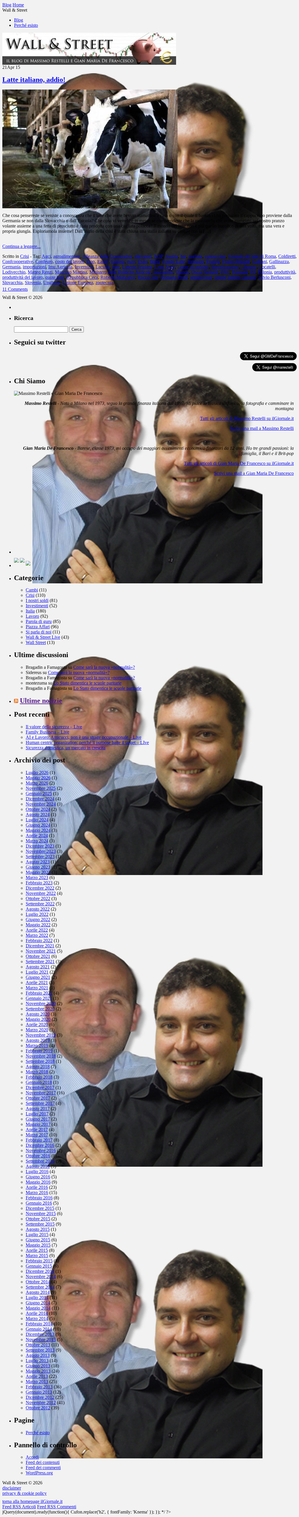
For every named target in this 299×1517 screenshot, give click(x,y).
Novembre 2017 (41, 1092)
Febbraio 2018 (39, 1077)
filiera (155, 261)
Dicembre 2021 (40, 945)
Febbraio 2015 (39, 1260)
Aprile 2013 (37, 1376)
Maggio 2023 (38, 872)
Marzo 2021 (37, 987)
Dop (91, 261)
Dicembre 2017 (40, 1087)
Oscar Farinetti (204, 272)
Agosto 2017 (38, 1108)
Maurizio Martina (71, 272)
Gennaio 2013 (39, 1392)
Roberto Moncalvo (117, 277)
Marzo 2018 (37, 1071)
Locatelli (267, 266)
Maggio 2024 (38, 830)
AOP (158, 256)
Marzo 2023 (37, 877)
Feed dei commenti (43, 1467)
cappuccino (215, 256)
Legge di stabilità (193, 266)
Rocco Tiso (148, 277)
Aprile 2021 (37, 982)
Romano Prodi (174, 277)
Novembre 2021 (41, 951)
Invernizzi (84, 266)
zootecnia (104, 282)
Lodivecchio (13, 272)
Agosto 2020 (38, 1014)
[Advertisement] (58, 517)
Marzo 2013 (37, 1381)
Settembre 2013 (40, 1350)
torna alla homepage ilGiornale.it (32, 1501)
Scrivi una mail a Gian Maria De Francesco (254, 473)
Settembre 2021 (40, 961)
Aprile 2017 (37, 1129)
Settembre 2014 (40, 1287)
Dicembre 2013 (40, 1334)
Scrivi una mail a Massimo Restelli (262, 428)
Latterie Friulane (137, 266)
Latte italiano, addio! (33, 79)
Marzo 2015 (37, 1255)
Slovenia (33, 282)
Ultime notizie (41, 700)
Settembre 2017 (40, 1103)
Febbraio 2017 (39, 1140)
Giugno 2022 (38, 919)
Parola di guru (39, 621)
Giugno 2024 (38, 825)
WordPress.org (39, 1472)
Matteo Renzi (40, 272)
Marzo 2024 (37, 840)
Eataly (103, 261)
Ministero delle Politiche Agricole (120, 272)
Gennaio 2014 (39, 1329)
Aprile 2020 (37, 1024)
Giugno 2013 (38, 1365)
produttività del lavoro (22, 277)
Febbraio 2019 (39, 1050)
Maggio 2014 (38, 1308)
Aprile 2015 (37, 1250)
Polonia (265, 272)
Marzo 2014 (37, 1318)
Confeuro (44, 261)
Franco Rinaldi (236, 261)
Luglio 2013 (37, 1360)
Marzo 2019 (37, 1045)
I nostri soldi (37, 600)
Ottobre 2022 (38, 898)
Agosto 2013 (38, 1355)
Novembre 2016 (41, 1150)
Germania (11, 266)
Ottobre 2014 (38, 1281)
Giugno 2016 (38, 1176)
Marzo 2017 (37, 1134)
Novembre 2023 (41, 851)
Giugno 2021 (38, 977)
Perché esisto (26, 25)
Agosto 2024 (38, 814)
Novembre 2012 (41, 1402)
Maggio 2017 (38, 1124)
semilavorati (201, 277)
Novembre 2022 (41, 893)
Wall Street (36, 642)
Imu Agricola (60, 266)
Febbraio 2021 (39, 993)
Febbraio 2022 (39, 940)
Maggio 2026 (38, 777)
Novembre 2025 (41, 788)
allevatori (143, 256)
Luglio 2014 (37, 1297)
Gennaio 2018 (39, 1082)
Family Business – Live (47, 731)
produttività (284, 272)
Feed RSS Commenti (56, 1506)
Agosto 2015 (38, 1229)
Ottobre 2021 (38, 956)
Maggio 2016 (38, 1182)
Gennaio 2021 (39, 998)
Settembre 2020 (40, 1008)
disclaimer (11, 1487)
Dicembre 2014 (40, 1271)
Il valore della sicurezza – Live (54, 726)
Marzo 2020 (37, 1029)
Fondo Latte (174, 261)
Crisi (24, 256)
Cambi (32, 589)
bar (183, 256)
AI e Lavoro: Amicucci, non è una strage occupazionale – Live (83, 737)
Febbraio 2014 (39, 1323)
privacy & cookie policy (24, 1493)
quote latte (54, 277)
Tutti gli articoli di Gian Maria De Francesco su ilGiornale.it (239, 463)
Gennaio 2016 (39, 1203)
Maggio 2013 (38, 1371)
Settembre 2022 (40, 903)
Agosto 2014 (38, 1292)
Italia (30, 610)
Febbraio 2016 (39, 1197)
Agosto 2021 (38, 966)
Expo (142, 261)
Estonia (118, 261)
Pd (253, 272)
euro (131, 261)
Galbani (259, 261)
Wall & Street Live (43, 637)
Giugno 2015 (38, 1239)
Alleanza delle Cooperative (107, 256)
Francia (213, 261)
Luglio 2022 (37, 914)
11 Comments (15, 289)
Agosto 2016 (38, 1166)
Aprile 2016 (37, 1187)
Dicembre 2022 (40, 888)
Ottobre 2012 (38, 1407)
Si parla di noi (38, 631)
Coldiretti (286, 256)
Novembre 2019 (41, 1035)
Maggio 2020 (38, 1019)
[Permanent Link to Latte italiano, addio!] (90, 206)
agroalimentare (66, 256)
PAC (225, 272)
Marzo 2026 (37, 783)
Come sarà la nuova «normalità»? (104, 667)
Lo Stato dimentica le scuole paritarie (87, 682)
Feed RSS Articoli (19, 1506)
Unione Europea (78, 282)
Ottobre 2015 (38, 1218)
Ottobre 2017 (38, 1098)
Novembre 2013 (41, 1339)
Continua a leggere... (21, 246)
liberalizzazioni (225, 266)
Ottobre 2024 (38, 809)
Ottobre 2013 (38, 1344)
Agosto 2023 (38, 861)
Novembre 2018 (41, 1056)
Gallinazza (279, 261)
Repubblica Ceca (82, 277)
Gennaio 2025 (39, 793)
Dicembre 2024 (40, 798)
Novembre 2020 (41, 1003)
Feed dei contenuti (43, 1462)
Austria (171, 256)
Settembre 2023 (40, 856)
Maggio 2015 (38, 1245)
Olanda (182, 272)
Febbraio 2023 (39, 882)
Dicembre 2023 (40, 846)
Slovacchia (12, 282)
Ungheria (51, 282)
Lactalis (102, 266)
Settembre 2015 (40, 1224)
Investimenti (37, 605)
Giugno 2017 (38, 1119)
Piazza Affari (38, 626)
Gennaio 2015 (39, 1266)
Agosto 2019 (38, 1040)
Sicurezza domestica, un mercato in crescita (65, 747)
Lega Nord (165, 266)
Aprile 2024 (37, 835)
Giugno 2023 (38, 867)
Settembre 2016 (40, 1161)
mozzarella (163, 272)
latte (116, 266)
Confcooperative (17, 261)
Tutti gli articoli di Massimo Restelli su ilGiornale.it (247, 418)
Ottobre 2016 (38, 1155)
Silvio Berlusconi (275, 277)
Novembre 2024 (41, 804)
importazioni (34, 266)
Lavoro (32, 616)
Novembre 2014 (41, 1276)
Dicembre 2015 (40, 1208)
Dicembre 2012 (40, 1397)
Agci (46, 256)
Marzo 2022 (37, 935)
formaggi (195, 261)
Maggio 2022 (38, 924)
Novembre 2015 (41, 1213)
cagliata (195, 256)
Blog (18, 20)
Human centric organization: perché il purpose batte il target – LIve (87, 742)
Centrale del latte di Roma (252, 256)
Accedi (32, 1457)
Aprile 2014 (37, 1313)
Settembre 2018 (40, 1061)
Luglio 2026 (37, 772)
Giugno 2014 (38, 1302)
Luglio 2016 (37, 1171)
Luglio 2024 (37, 819)
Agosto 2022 (38, 909)
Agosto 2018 (38, 1066)
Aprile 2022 (37, 930)
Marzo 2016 (37, 1192)
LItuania (249, 266)
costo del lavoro (69, 261)
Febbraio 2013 (39, 1386)
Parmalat (240, 272)
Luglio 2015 (37, 1234)
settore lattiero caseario (235, 277)
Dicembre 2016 (40, 1145)
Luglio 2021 (37, 972)
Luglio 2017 (37, 1113)
